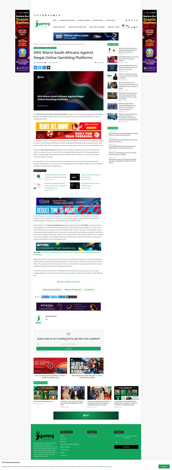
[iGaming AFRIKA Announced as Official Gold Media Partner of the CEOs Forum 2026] (112, 68)
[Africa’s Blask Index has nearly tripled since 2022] (75, 185)
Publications (110, 14)
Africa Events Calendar (97, 21)
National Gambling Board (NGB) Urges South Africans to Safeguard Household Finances (55, 186)
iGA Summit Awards (83, 14)
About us (63, 438)
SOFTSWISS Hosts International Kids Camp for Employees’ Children (128, 58)
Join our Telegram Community (69, 282)
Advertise (63, 441)
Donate (62, 452)
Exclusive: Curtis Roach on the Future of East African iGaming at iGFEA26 (128, 76)
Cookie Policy (108, 466)
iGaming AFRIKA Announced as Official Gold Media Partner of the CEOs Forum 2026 (128, 67)
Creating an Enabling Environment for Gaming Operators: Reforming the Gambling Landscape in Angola (98, 403)
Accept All (164, 466)
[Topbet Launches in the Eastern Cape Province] (75, 177)
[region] (86, 465)
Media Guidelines (65, 447)
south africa (90, 289)
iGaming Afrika (41, 62)
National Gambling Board (52, 289)
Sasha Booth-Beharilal (73, 289)
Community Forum (113, 21)
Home (36, 44)
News (54, 14)
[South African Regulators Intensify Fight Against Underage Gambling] (39, 177)
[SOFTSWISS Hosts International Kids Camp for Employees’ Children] (112, 59)
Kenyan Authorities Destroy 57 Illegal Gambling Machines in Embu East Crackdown (128, 50)
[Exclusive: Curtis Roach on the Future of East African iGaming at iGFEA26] (112, 76)
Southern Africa (52, 48)
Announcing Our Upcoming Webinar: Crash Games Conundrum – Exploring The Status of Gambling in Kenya (125, 403)
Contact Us (63, 455)
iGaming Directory (59, 21)
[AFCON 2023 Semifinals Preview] (46, 393)
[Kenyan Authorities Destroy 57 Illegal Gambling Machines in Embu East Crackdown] (112, 50)
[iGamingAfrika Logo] (43, 18)
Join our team (64, 449)
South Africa (42, 44)
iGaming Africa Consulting (77, 21)
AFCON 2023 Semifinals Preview (43, 401)
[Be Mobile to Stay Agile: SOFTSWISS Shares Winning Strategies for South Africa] (72, 393)
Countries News (97, 14)
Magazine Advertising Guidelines (69, 444)
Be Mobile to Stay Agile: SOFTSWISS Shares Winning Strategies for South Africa (71, 403)
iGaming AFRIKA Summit (67, 14)
